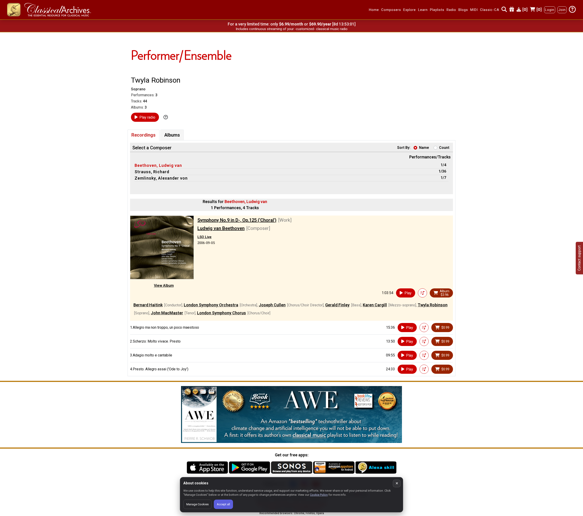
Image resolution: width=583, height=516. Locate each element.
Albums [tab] (172, 135)
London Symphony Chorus (221, 312)
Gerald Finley (337, 304)
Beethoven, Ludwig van (158, 165)
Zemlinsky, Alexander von (161, 178)
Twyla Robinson (432, 304)
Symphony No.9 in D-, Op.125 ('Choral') (236, 220)
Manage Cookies (197, 504)
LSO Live (204, 237)
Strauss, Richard (152, 171)
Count (444, 147)
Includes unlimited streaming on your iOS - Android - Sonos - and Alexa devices (291, 29)
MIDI (474, 10)
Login (549, 10)
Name (424, 147)
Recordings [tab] (143, 135)
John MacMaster (167, 312)
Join (562, 10)
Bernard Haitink (148, 304)
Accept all (223, 504)
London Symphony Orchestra (211, 304)
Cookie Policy (319, 494)
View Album (164, 285)
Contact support (579, 258)
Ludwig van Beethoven (221, 228)
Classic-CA (489, 10)
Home (374, 10)
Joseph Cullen (272, 304)
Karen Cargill (375, 304)
